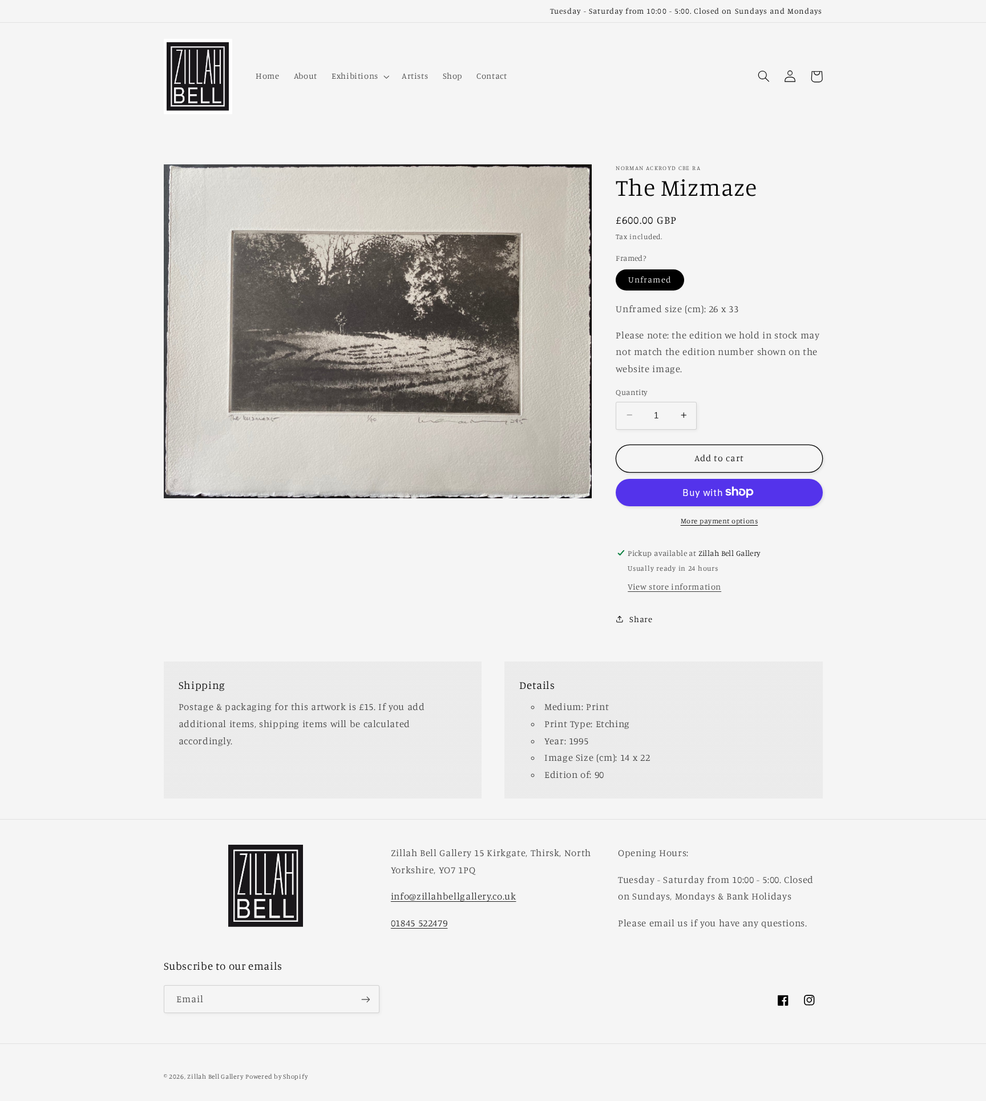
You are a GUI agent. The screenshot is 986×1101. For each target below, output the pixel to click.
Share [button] (640, 619)
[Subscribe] (365, 999)
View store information (674, 586)
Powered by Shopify (276, 1076)
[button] (359, 76)
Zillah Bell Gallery (215, 1076)
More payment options (719, 520)
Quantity (631, 391)
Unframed (649, 279)
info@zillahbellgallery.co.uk (453, 896)
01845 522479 (419, 923)
